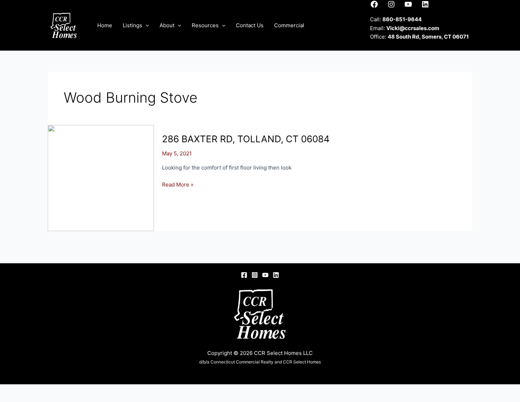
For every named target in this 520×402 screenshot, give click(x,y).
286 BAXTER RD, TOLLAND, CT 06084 (246, 138)
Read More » (177, 185)
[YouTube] (265, 275)
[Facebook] (244, 275)
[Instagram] (255, 275)
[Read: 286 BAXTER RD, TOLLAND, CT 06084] (101, 177)
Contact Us (250, 25)
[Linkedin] (276, 275)
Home (104, 25)
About (167, 25)
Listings (132, 25)
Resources (205, 25)
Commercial (289, 25)
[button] (145, 25)
